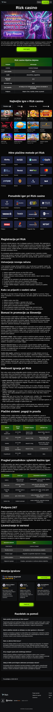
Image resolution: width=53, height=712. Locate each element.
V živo (19, 106)
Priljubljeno (6, 106)
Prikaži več (26, 604)
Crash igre (32, 106)
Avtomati (45, 106)
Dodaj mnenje (44, 577)
